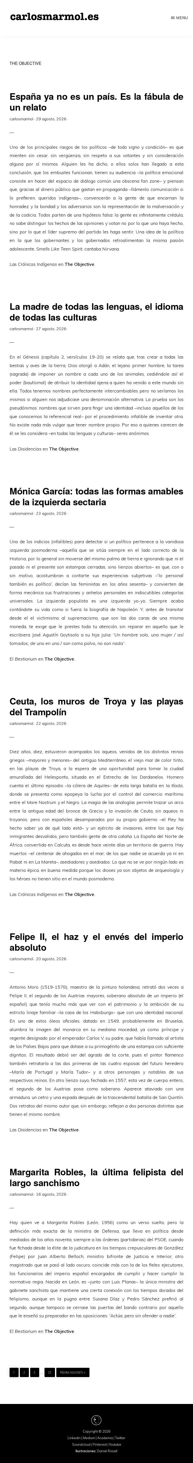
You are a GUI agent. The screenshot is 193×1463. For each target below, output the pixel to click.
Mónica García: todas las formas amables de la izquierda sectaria (96, 496)
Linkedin (74, 1438)
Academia (105, 1438)
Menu (182, 17)
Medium (89, 1438)
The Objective (59, 659)
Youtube (115, 1444)
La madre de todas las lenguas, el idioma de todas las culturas (96, 311)
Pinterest (100, 1444)
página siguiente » (73, 1372)
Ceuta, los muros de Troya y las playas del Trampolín (96, 706)
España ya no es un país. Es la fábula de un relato (96, 101)
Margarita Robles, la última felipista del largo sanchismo (96, 1177)
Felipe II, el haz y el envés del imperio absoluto (96, 941)
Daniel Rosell (107, 1451)
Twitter (120, 1438)
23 (51, 1372)
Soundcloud (81, 1444)
